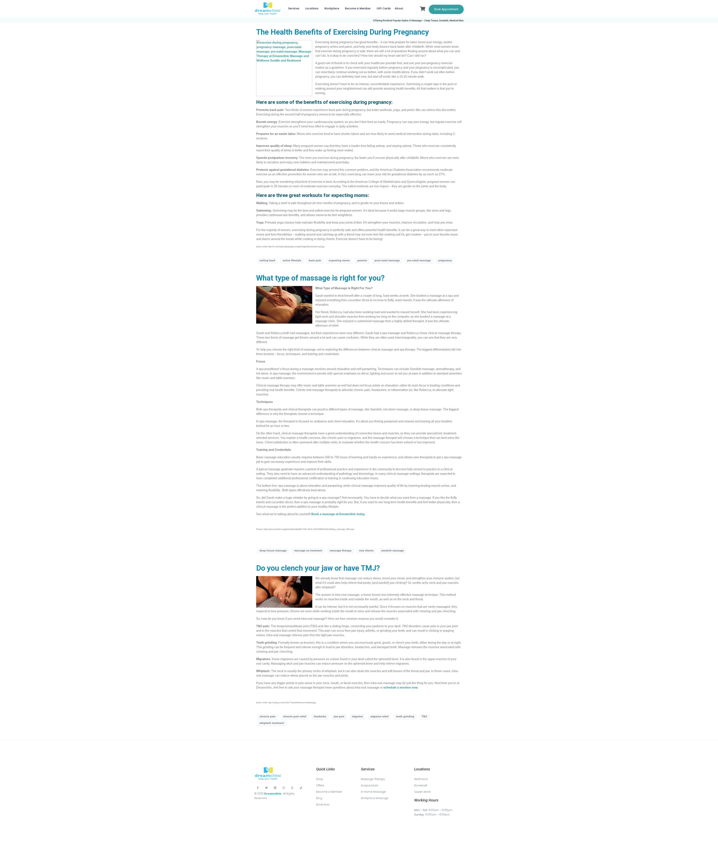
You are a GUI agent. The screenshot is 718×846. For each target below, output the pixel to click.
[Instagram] (283, 787)
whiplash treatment (272, 722)
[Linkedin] (275, 787)
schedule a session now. (400, 687)
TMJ (424, 716)
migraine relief (379, 716)
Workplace (331, 8)
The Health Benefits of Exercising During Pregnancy (342, 32)
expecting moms (339, 260)
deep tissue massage (273, 550)
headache (320, 716)
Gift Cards (384, 8)
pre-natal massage (419, 260)
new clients (366, 550)
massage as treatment (308, 550)
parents (362, 260)
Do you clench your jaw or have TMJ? (318, 568)
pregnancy (445, 260)
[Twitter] (266, 787)
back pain (315, 260)
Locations (311, 8)
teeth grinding (405, 716)
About (399, 8)
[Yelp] (292, 787)
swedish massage (392, 550)
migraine (357, 716)
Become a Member (358, 8)
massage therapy (341, 550)
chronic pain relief (294, 716)
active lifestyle (292, 260)
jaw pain (339, 716)
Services (293, 8)
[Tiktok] (301, 787)
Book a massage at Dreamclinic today (338, 514)
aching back (267, 260)
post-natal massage (387, 260)
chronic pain (268, 716)
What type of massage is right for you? (320, 278)
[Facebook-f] (257, 787)
